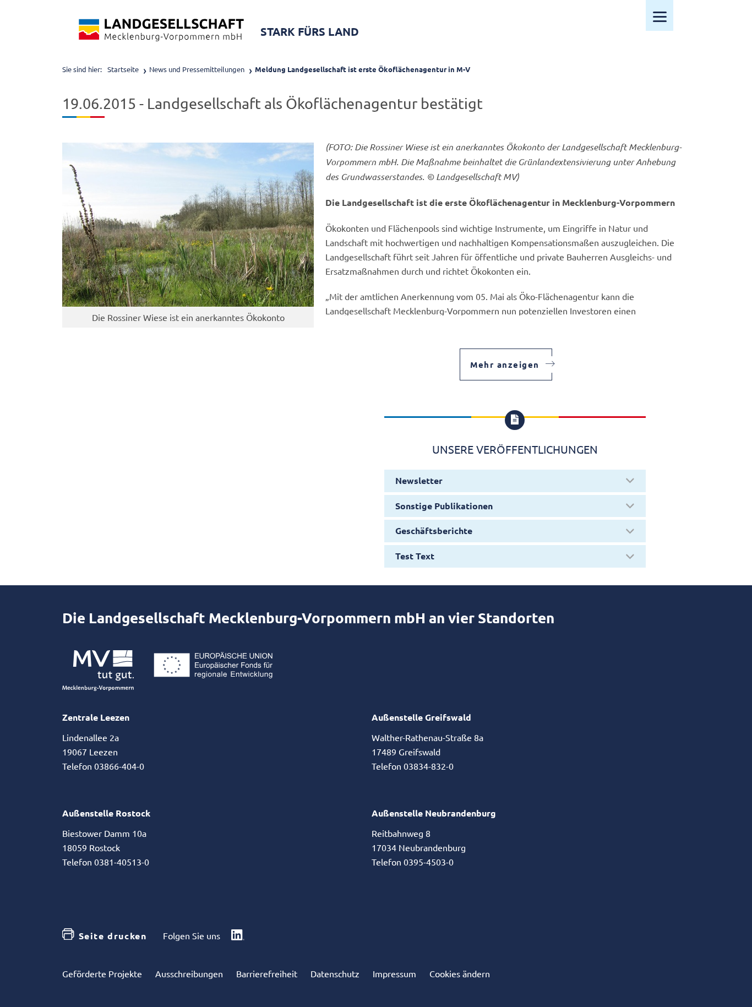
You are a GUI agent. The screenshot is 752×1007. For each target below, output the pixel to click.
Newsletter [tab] (419, 480)
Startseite (123, 69)
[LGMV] (161, 30)
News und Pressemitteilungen (196, 69)
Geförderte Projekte (102, 973)
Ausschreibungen (189, 973)
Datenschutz (334, 973)
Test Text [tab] (414, 556)
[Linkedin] (237, 936)
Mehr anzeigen (505, 364)
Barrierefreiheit (266, 973)
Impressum (394, 973)
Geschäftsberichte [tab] (433, 530)
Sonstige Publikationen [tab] (444, 505)
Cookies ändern (459, 973)
